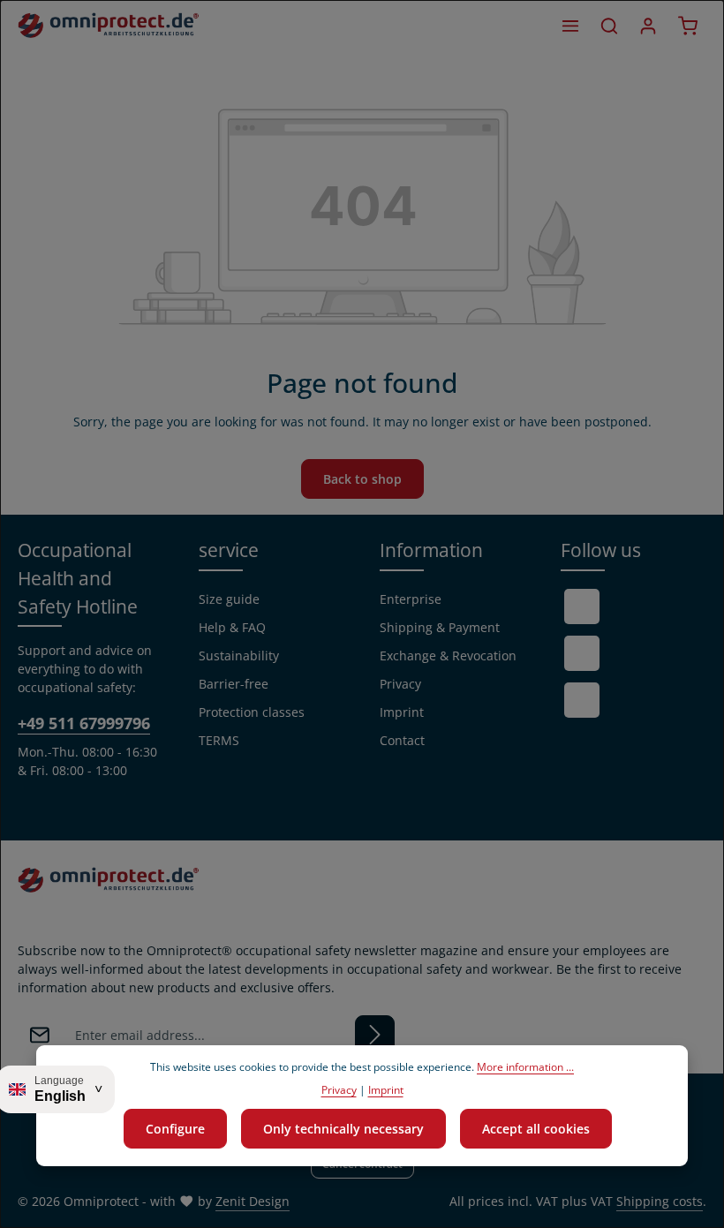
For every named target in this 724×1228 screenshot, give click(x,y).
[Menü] (570, 25)
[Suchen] (609, 25)
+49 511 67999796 (84, 723)
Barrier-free (233, 683)
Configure (175, 1128)
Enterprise (410, 599)
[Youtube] (582, 653)
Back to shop (362, 479)
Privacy (400, 683)
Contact (402, 740)
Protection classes (252, 712)
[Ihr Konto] (648, 25)
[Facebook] (582, 606)
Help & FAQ (232, 627)
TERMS (219, 740)
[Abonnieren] (375, 1035)
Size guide (229, 599)
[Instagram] (582, 700)
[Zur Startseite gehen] (109, 25)
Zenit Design (252, 1201)
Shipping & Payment (440, 627)
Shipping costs (659, 1201)
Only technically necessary (343, 1128)
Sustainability (239, 655)
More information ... (525, 1066)
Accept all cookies (536, 1128)
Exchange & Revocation (448, 655)
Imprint (402, 712)
